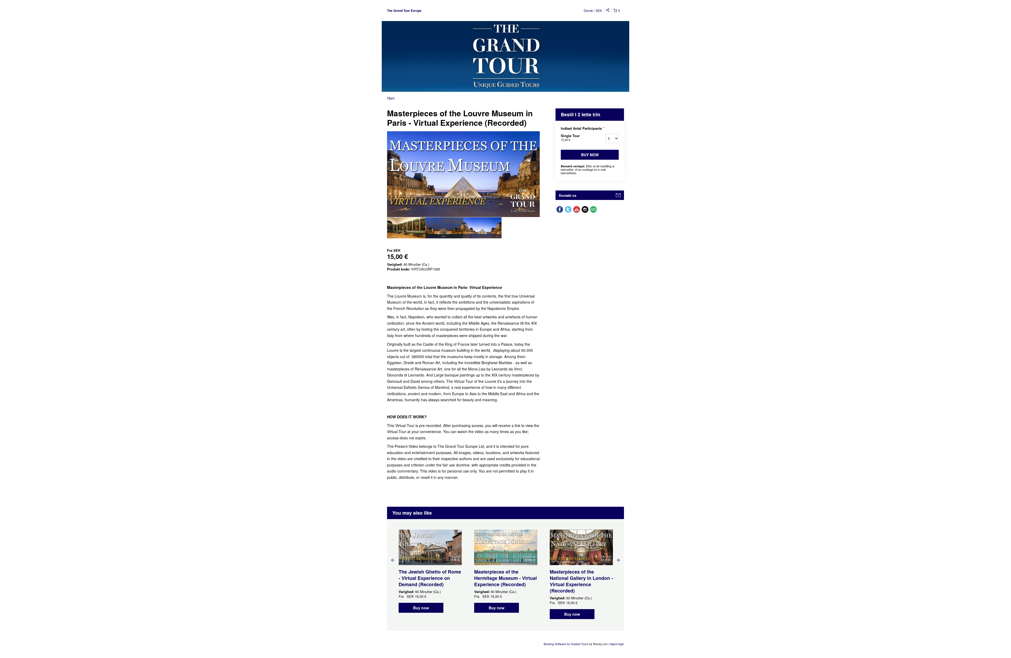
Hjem (391, 98)
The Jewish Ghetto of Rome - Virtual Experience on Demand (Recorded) (430, 578)
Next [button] (618, 559)
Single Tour (570, 137)
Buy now (590, 154)
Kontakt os (567, 195)
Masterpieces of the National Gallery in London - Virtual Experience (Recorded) (581, 581)
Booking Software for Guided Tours (566, 644)
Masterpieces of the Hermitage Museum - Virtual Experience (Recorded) (505, 578)
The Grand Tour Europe (404, 10)
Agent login (617, 644)
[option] (406, 227)
